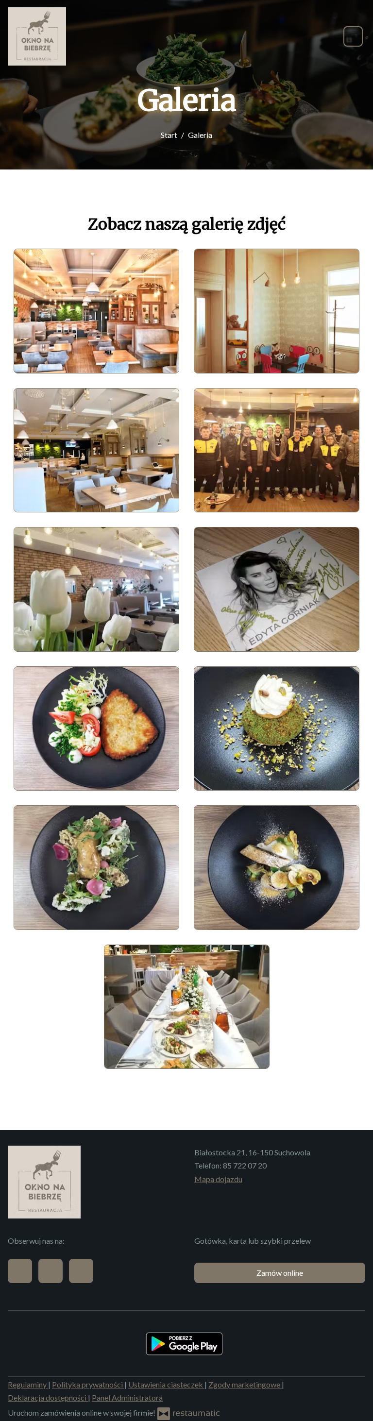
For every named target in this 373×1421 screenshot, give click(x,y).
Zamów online (279, 1272)
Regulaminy (28, 1384)
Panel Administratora (127, 1397)
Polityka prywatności (88, 1384)
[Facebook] (20, 1271)
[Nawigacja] (353, 36)
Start (169, 134)
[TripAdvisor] (50, 1271)
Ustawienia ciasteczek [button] (166, 1384)
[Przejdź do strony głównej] (37, 36)
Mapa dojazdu (218, 1179)
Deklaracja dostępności (48, 1397)
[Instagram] (81, 1271)
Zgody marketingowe (245, 1384)
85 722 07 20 (245, 1165)
